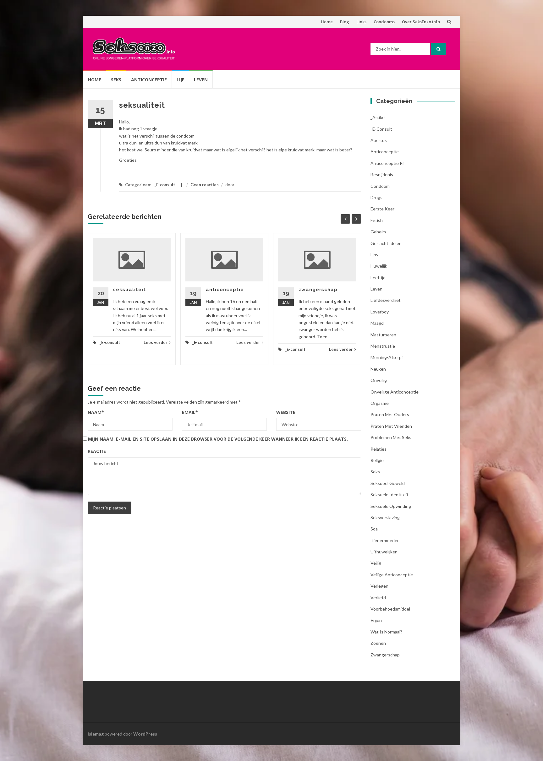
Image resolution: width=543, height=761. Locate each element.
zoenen (378, 643)
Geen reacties (204, 184)
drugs (376, 197)
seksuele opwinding (390, 506)
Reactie (97, 451)
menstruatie (382, 346)
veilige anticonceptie (391, 574)
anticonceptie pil (387, 163)
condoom (380, 186)
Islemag (96, 734)
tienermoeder (384, 540)
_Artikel (378, 117)
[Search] (438, 49)
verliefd (378, 597)
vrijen (376, 620)
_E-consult (165, 184)
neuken (378, 369)
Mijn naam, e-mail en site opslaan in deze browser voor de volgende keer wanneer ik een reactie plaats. (218, 439)
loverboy (379, 311)
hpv (374, 254)
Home (327, 21)
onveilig (378, 380)
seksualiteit (129, 289)
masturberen (383, 334)
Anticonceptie (149, 80)
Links (361, 21)
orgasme (379, 403)
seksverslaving (385, 517)
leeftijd (378, 277)
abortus (378, 140)
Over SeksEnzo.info (421, 21)
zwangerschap (318, 289)
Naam (96, 412)
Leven (201, 80)
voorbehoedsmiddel (390, 609)
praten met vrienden (391, 426)
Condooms (384, 21)
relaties (378, 449)
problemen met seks (390, 437)
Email (190, 412)
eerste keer (382, 208)
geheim (378, 231)
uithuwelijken (384, 551)
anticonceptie (225, 289)
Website (285, 412)
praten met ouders (389, 414)
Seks (116, 80)
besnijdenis (381, 174)
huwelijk (378, 266)
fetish (376, 220)
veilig (375, 563)
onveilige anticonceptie (394, 391)
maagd (377, 323)
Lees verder (155, 342)
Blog (344, 21)
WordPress (145, 734)
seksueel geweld (387, 483)
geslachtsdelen (386, 243)
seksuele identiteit (389, 494)
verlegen (379, 586)
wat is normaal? (386, 631)
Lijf (180, 80)
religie (377, 460)
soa (374, 528)
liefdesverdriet (385, 300)
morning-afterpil (386, 357)
